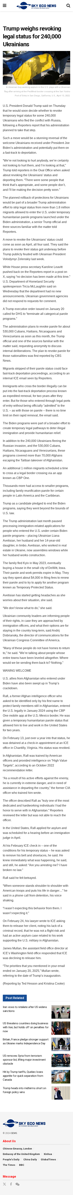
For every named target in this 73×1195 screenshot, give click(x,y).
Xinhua (48, 1154)
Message (9, 1176)
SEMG (14, 1133)
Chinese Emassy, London (17, 1148)
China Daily (30, 1159)
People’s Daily (11, 1159)
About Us (9, 1141)
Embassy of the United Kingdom (21, 1154)
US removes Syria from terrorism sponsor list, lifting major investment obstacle (24, 1059)
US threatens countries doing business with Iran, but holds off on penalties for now (26, 1027)
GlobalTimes (48, 1159)
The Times (9, 1165)
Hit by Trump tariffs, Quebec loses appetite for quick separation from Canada (23, 1075)
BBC (21, 1165)
